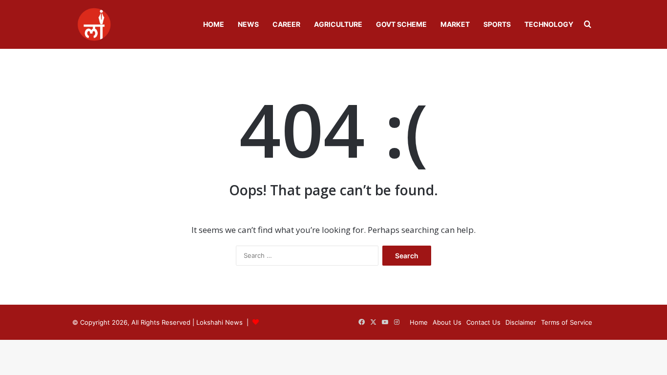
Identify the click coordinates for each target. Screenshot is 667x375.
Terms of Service (566, 322)
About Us (447, 322)
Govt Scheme (401, 24)
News (248, 24)
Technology (548, 24)
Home (213, 24)
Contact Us (483, 322)
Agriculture (338, 24)
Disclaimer (520, 322)
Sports (497, 24)
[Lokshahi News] (94, 24)
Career (286, 24)
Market (455, 24)
